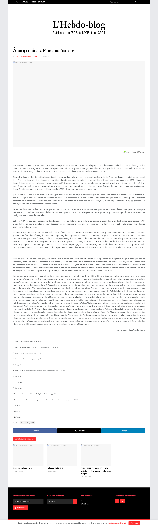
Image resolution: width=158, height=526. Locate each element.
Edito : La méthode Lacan (22, 468)
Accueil (25, 2)
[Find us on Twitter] (17, 2)
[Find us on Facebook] (13, 2)
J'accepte (134, 523)
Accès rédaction (140, 2)
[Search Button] (129, 2)
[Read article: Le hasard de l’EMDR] (62, 455)
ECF (82, 500)
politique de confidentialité (118, 523)
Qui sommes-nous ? (38, 2)
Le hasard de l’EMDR (55, 468)
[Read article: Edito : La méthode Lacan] (28, 455)
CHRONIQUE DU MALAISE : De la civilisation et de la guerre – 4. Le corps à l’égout (96, 471)
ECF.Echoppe (85, 504)
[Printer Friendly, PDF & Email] (133, 152)
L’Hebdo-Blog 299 (27, 423)
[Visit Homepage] (79, 24)
